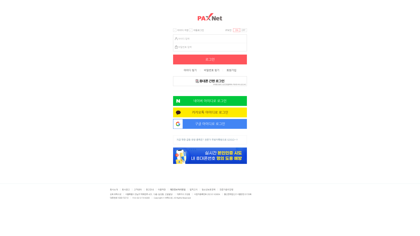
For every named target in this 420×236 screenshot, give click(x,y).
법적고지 (194, 189)
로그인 (210, 59)
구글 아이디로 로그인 (210, 124)
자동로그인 (198, 30)
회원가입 (231, 70)
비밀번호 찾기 (211, 70)
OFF (243, 30)
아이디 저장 (183, 30)
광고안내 (150, 189)
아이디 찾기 (190, 70)
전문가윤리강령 (226, 189)
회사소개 (114, 189)
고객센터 (138, 189)
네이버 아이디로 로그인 (210, 101)
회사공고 (126, 189)
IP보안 (228, 30)
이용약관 (162, 189)
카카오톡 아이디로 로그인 (210, 112)
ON (236, 30)
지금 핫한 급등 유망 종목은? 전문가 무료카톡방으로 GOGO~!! (207, 139)
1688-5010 (122, 198)
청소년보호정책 (208, 189)
